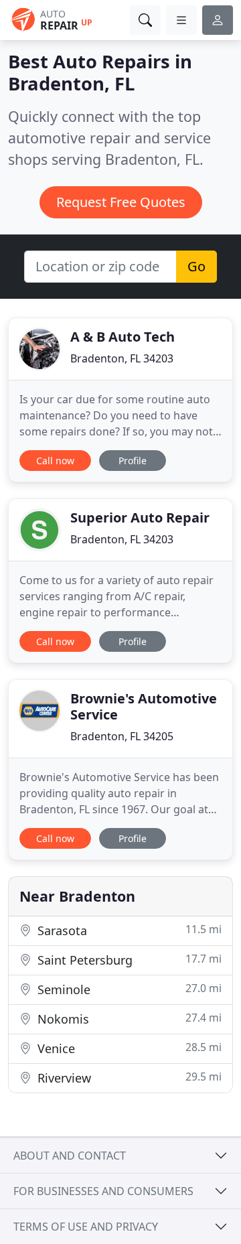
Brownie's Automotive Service (143, 706)
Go (196, 266)
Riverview (128, 1077)
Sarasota (128, 930)
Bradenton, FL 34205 (121, 736)
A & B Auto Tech (122, 337)
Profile (132, 460)
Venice (128, 1048)
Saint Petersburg (128, 959)
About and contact (69, 1155)
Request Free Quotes (120, 202)
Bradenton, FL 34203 (121, 358)
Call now (55, 460)
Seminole (128, 989)
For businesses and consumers (103, 1191)
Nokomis (128, 1018)
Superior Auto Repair (140, 517)
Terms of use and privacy (85, 1226)
